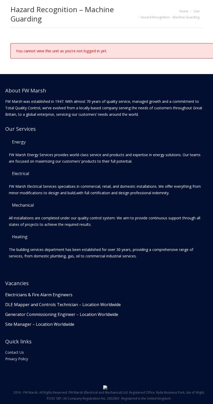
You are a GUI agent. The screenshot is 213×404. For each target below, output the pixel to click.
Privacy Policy (16, 358)
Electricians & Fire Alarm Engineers (38, 295)
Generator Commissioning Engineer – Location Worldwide (61, 314)
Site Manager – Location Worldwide (39, 324)
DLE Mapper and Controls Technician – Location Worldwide (63, 304)
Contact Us (14, 352)
